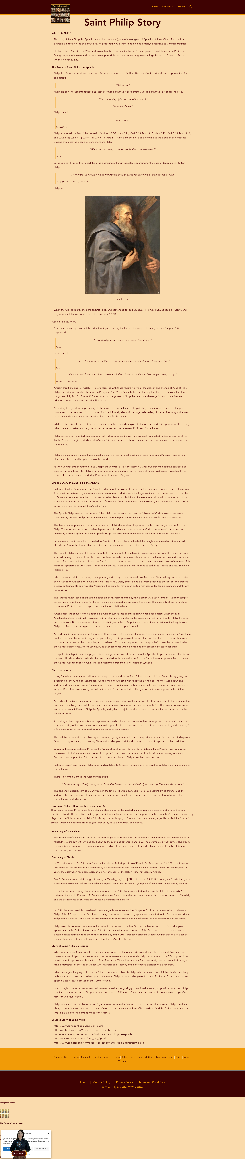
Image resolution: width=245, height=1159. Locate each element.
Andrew (58, 1057)
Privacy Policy (124, 1082)
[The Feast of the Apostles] (4, 1113)
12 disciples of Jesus (179, 956)
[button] (48, 1133)
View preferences (41, 1149)
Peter (171, 1057)
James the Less (111, 1057)
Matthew (149, 1057)
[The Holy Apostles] (60, 7)
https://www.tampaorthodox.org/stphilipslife (78, 1026)
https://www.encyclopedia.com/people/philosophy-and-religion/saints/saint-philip (99, 1043)
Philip (178, 1057)
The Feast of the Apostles (11, 1124)
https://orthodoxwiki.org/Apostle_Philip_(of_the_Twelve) (85, 1030)
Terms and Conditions (152, 1082)
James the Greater (91, 1057)
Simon (186, 1057)
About (83, 1082)
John (124, 1057)
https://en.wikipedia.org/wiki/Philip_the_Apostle (80, 1038)
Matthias (161, 1057)
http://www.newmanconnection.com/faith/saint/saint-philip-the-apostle (93, 1034)
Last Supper (166, 328)
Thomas (122, 1061)
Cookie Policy (101, 1082)
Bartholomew (123, 408)
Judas (132, 1057)
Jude (140, 1057)
